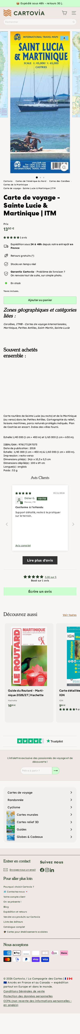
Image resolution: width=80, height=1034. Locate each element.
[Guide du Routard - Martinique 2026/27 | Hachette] (29, 666)
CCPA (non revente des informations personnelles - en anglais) (37, 1003)
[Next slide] (73, 524)
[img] (23, 493)
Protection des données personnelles (28, 996)
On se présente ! (12, 901)
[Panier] (64, 13)
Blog (6, 906)
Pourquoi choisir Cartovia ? (18, 886)
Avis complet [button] (23, 545)
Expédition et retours (15, 911)
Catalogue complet (14, 926)
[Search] (74, 22)
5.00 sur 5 (51, 577)
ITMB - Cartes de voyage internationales (41, 324)
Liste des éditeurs (13, 921)
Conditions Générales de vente (24, 991)
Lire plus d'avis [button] (40, 560)
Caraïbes (9, 324)
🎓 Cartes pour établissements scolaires (25, 931)
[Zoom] (64, 167)
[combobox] (40, 22)
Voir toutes (70, 614)
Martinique (10, 327)
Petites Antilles (27, 327)
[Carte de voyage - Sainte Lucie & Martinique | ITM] (40, 382)
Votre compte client (14, 896)
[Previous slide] (6, 524)
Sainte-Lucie (62, 327)
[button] (11, 237)
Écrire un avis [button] (40, 591)
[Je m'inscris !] (55, 770)
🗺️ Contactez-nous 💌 (15, 891)
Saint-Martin (45, 327)
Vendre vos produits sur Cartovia (21, 916)
